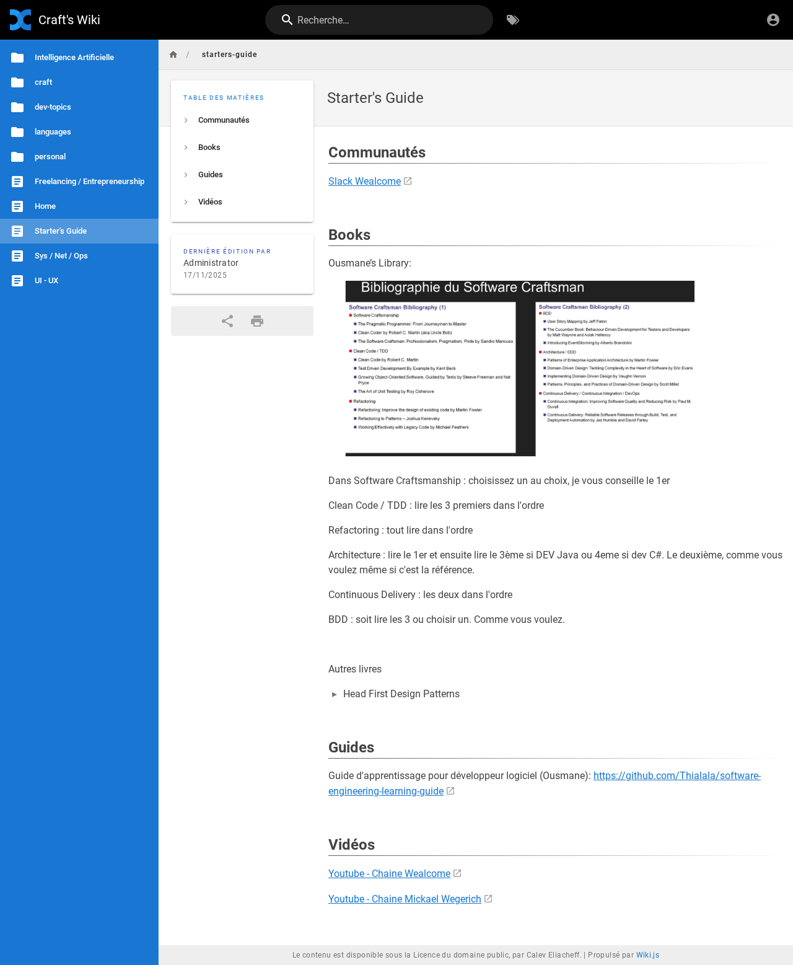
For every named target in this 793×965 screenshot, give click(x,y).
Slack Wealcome (364, 181)
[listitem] (242, 120)
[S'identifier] (773, 20)
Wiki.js (648, 955)
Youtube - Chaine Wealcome (389, 873)
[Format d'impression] (257, 321)
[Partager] (227, 321)
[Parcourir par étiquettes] (513, 20)
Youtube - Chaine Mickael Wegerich (404, 899)
